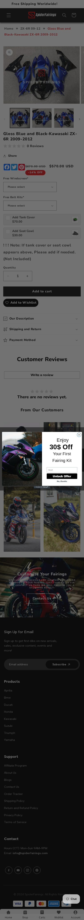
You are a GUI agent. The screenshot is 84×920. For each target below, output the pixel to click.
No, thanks (62, 481)
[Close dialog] (79, 435)
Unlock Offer (62, 476)
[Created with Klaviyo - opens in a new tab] (42, 487)
